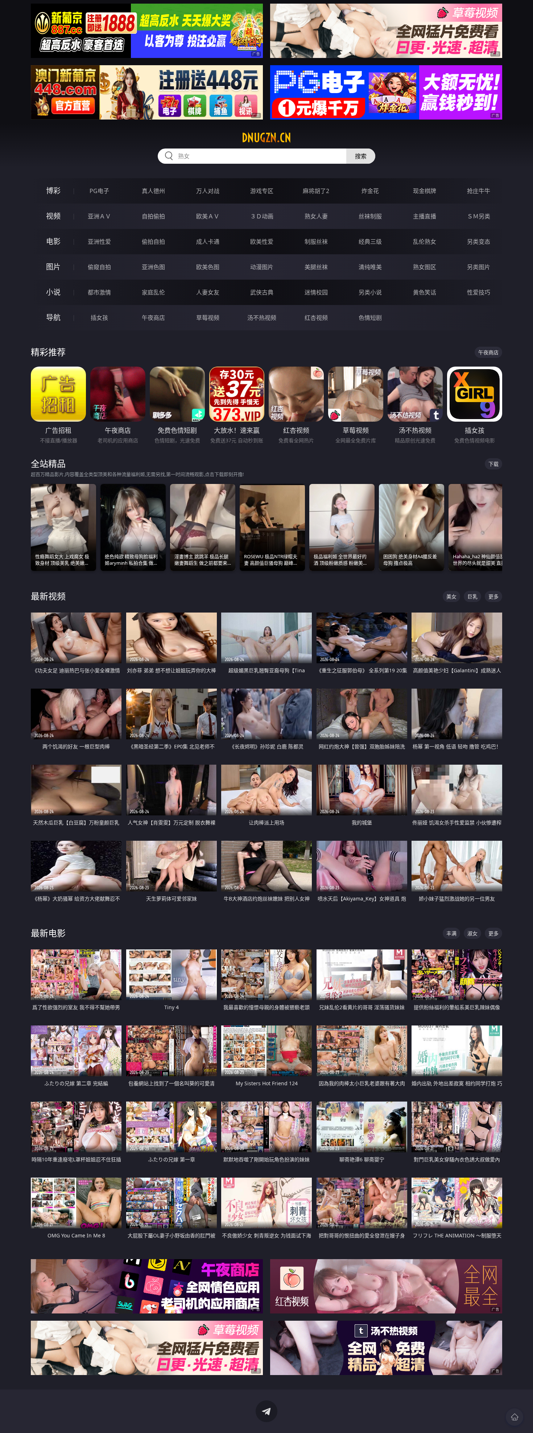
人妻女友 (207, 292)
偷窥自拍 (99, 267)
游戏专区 (261, 191)
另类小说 (370, 292)
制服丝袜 (316, 242)
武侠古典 (261, 292)
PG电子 (99, 191)
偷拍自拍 (153, 242)
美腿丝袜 (316, 267)
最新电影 (48, 933)
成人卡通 (207, 242)
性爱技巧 (478, 292)
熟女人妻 (316, 216)
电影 (53, 241)
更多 (493, 596)
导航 (53, 317)
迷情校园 (316, 292)
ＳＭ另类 (478, 216)
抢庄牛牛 (478, 191)
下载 (493, 463)
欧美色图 (207, 267)
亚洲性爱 (99, 242)
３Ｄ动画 (261, 216)
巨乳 (472, 596)
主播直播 (424, 216)
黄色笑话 (424, 292)
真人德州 (153, 191)
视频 (53, 216)
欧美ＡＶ (207, 216)
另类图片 (478, 267)
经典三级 (370, 242)
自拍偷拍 (153, 216)
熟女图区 (424, 267)
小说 (53, 292)
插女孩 (99, 318)
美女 (451, 596)
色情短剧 (370, 318)
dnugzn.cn (266, 137)
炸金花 (370, 191)
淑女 (472, 933)
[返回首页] (514, 1417)
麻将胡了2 (316, 191)
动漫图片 (261, 267)
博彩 (53, 191)
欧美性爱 (261, 242)
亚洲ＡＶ (99, 216)
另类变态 (478, 242)
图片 (53, 267)
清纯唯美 (370, 267)
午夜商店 (153, 318)
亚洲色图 (153, 267)
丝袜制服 (370, 216)
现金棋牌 (424, 191)
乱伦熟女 (424, 242)
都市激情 (99, 292)
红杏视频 (316, 318)
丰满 (451, 933)
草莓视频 (207, 318)
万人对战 (207, 191)
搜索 (361, 156)
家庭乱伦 (153, 292)
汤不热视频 (261, 318)
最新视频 (48, 596)
